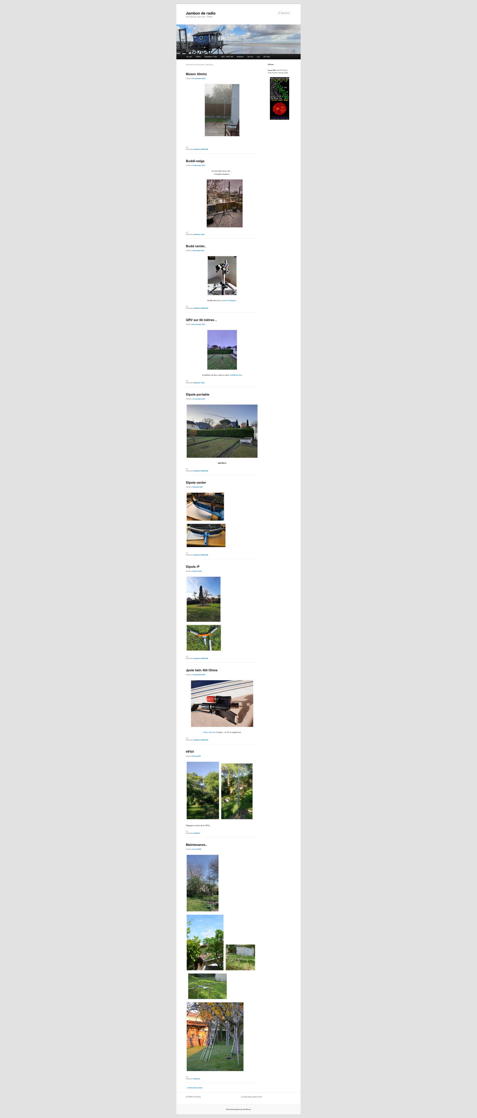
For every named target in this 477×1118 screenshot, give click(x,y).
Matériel (197, 149)
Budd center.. (196, 246)
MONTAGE (204, 149)
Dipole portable (197, 394)
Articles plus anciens (194, 1088)
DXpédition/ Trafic (211, 56)
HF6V (190, 751)
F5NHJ (198, 56)
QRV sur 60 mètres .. (201, 319)
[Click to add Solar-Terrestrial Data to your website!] (279, 119)
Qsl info (250, 56)
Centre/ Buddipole (228, 300)
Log (258, 56)
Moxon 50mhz (196, 74)
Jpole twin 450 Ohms (202, 670)
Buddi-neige (195, 161)
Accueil (189, 56)
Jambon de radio (201, 13)
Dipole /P (192, 566)
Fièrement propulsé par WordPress (238, 1109)
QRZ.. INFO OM (227, 56)
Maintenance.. (196, 844)
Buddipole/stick (236, 375)
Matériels (240, 56)
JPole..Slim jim (209, 732)
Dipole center (196, 482)
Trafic (203, 234)
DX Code (266, 56)
